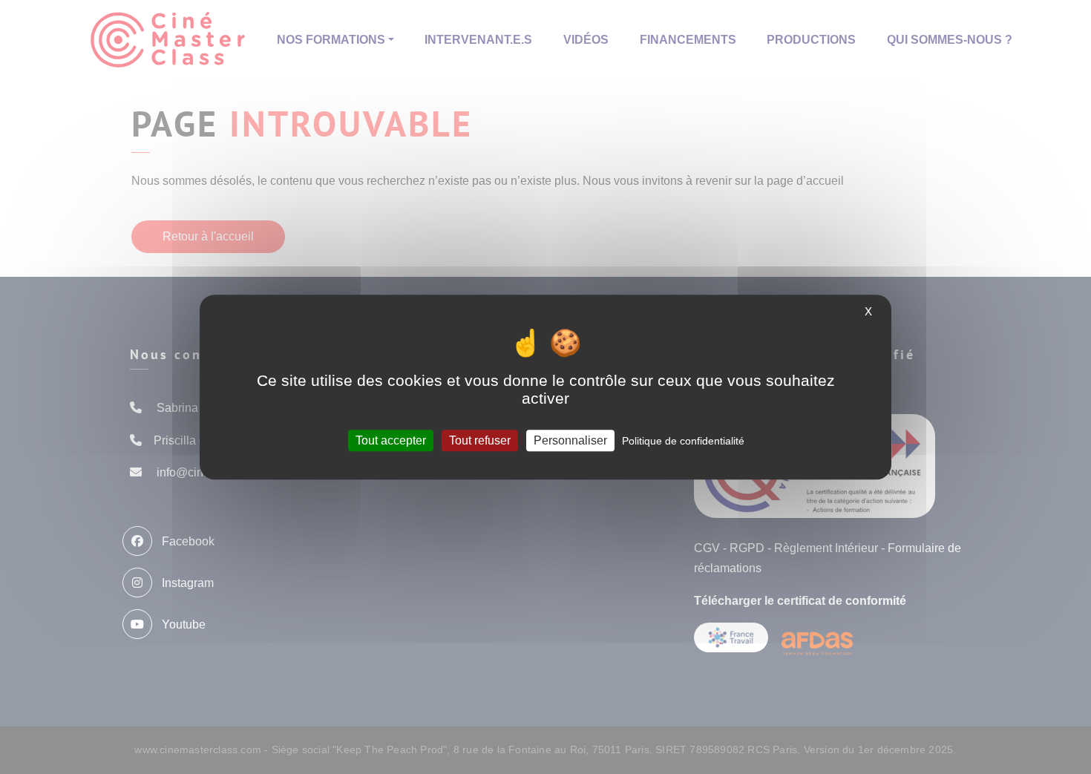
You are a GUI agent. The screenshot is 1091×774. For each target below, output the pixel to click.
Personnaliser (570, 440)
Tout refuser (480, 440)
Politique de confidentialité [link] (683, 441)
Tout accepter (391, 440)
